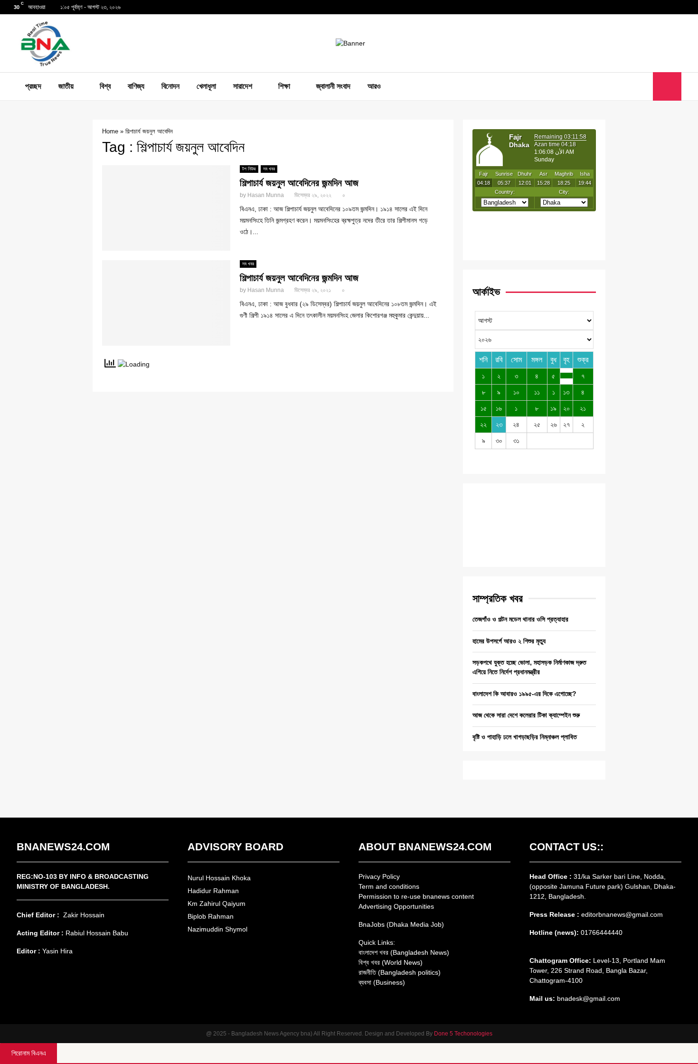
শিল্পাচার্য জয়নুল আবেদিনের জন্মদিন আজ (299, 183)
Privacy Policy (379, 876)
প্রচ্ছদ (33, 86)
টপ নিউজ (249, 168)
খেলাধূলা (206, 86)
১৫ (484, 408)
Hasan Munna (265, 195)
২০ (566, 408)
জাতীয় (66, 86)
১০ (516, 392)
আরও (374, 86)
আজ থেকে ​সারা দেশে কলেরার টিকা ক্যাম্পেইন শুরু (526, 715)
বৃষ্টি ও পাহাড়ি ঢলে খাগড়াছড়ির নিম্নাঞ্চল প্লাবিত (524, 737)
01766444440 (602, 932)
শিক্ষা (284, 86)
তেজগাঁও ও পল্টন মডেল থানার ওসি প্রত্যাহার (520, 619)
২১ (583, 408)
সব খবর (269, 168)
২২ (483, 424)
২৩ (499, 424)
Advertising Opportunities (396, 906)
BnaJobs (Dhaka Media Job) (401, 924)
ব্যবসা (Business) (381, 982)
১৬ (499, 408)
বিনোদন (170, 86)
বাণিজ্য (136, 86)
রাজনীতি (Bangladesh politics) (399, 972)
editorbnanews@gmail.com (622, 914)
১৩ (566, 392)
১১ (537, 392)
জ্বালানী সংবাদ (333, 86)
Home (110, 131)
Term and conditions (388, 886)
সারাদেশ (242, 86)
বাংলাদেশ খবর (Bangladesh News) (403, 952)
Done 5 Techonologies (463, 1033)
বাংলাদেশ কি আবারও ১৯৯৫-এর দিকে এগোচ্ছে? (524, 693)
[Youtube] (643, 86)
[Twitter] (632, 86)
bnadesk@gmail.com (587, 998)
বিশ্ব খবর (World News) (390, 962)
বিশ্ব (105, 86)
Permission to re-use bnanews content (416, 896)
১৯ (553, 408)
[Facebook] (622, 86)
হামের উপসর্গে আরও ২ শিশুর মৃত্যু (509, 641)
